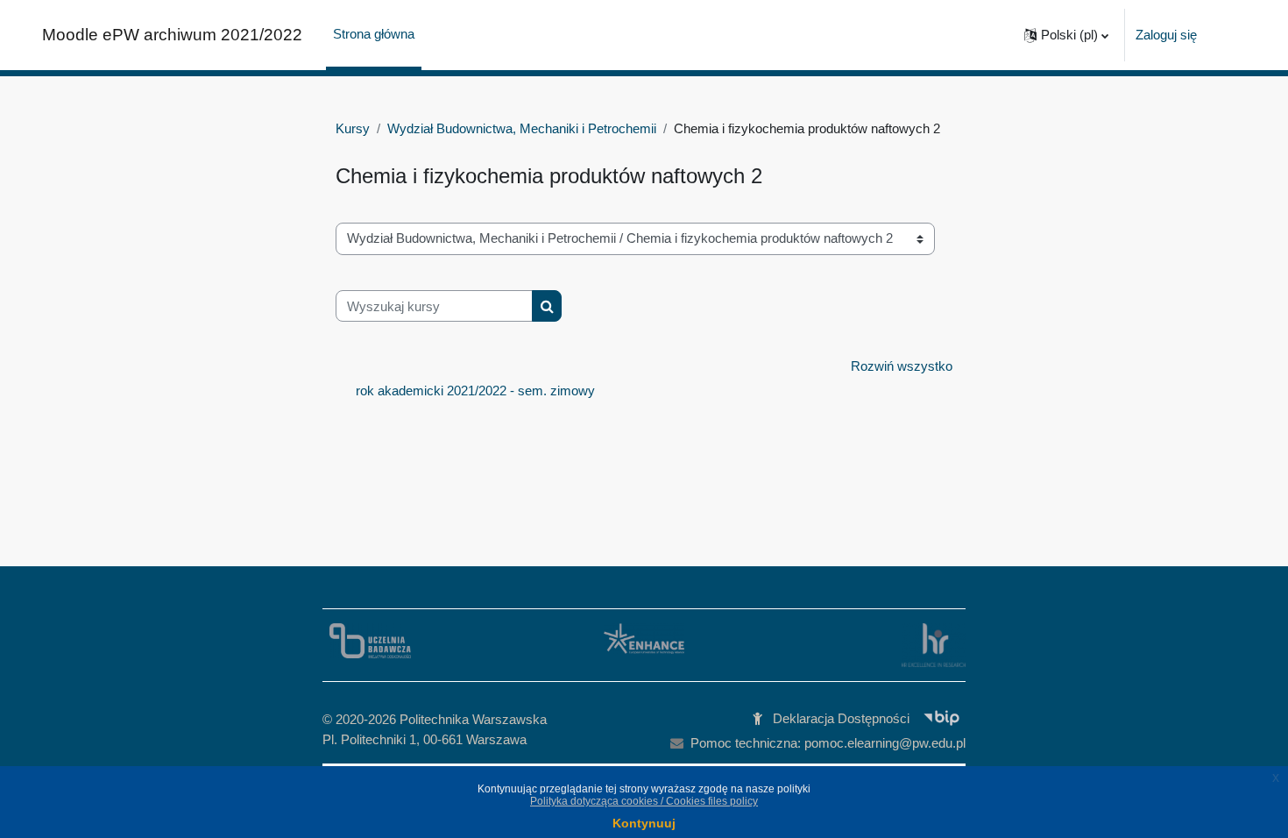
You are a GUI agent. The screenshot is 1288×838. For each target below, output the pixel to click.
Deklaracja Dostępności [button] (841, 718)
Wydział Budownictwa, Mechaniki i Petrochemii (521, 128)
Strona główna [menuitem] (373, 33)
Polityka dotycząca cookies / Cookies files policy (644, 801)
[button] (1066, 35)
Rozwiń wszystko (901, 366)
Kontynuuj (644, 823)
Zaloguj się (1166, 34)
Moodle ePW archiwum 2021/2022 (172, 34)
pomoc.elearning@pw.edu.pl (885, 742)
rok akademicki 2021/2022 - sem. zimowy (475, 390)
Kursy (353, 128)
